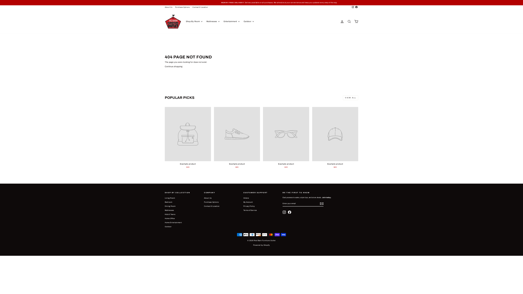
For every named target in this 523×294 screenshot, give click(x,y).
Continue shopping (174, 66)
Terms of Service (250, 210)
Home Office (170, 218)
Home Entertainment (173, 222)
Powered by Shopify (261, 245)
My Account (248, 202)
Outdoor (248, 21)
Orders (246, 198)
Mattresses (212, 21)
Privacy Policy (249, 206)
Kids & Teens (170, 214)
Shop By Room (193, 21)
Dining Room (170, 206)
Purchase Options (182, 7)
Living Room (170, 198)
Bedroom (168, 202)
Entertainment (231, 21)
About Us (168, 7)
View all (350, 98)
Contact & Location (200, 7)
